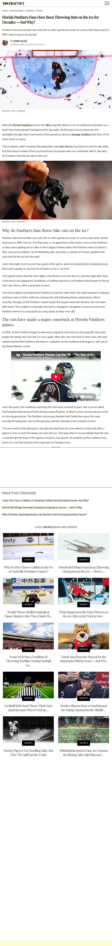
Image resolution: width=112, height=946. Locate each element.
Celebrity (30, 10)
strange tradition (81, 134)
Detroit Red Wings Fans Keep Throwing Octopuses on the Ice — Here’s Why (42, 507)
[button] (107, 3)
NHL (48, 125)
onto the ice (66, 146)
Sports (40, 10)
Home (5, 10)
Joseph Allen (20, 41)
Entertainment (16, 10)
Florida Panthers (22, 125)
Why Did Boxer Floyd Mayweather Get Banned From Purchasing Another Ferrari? (44, 514)
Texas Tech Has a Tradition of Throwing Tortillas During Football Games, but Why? (45, 500)
